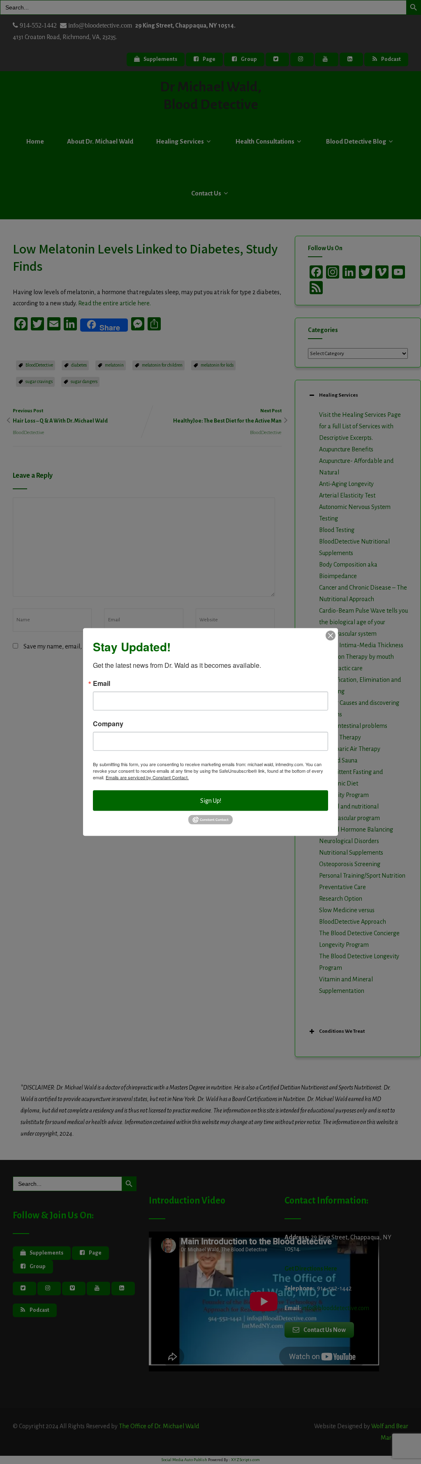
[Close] (330, 636)
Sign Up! (210, 800)
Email (101, 683)
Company (108, 723)
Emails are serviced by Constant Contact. (147, 777)
